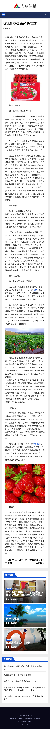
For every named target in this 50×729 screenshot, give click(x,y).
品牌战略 (37, 444)
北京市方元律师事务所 (24, 718)
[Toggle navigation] (25, 15)
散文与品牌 (12, 619)
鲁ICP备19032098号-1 (25, 721)
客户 (35, 290)
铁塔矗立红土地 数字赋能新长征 (17, 675)
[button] (46, 15)
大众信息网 (22, 715)
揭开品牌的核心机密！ (19, 643)
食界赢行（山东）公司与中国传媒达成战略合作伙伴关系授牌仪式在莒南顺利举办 (24, 594)
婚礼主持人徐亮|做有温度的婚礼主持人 (20, 681)
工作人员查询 (25, 724)
